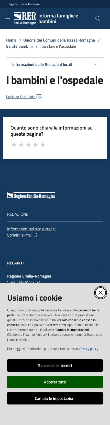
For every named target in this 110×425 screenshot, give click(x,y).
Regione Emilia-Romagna (24, 4)
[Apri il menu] (7, 18)
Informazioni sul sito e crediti (31, 229)
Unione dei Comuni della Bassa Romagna (59, 40)
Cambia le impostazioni (55, 398)
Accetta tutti (55, 382)
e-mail (26, 235)
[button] (97, 18)
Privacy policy (88, 348)
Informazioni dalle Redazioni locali (42, 64)
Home (11, 40)
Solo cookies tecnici (55, 365)
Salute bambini (19, 46)
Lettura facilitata (21, 97)
